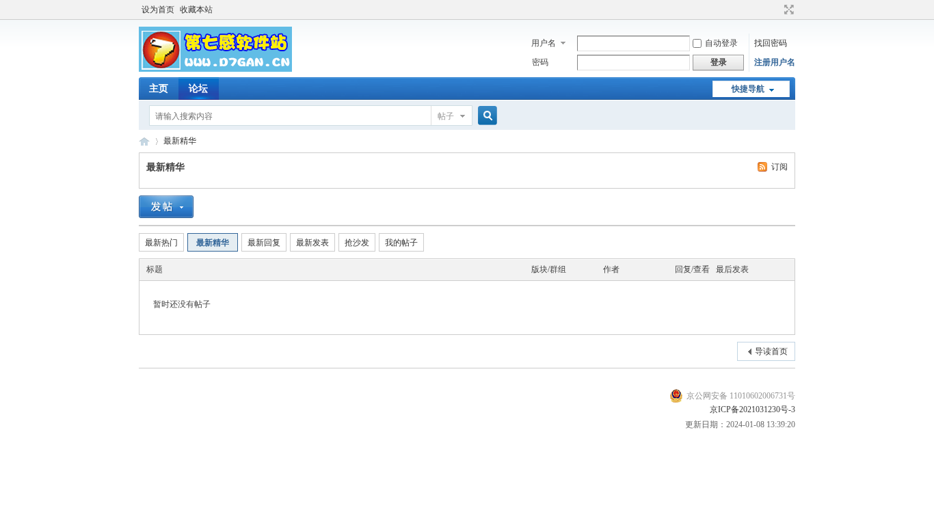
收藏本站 (196, 9)
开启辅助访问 (776, 9)
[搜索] (485, 116)
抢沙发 (357, 242)
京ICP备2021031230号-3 (752, 409)
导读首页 (771, 351)
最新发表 (312, 242)
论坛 (198, 88)
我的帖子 (401, 242)
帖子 (446, 116)
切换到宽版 (787, 9)
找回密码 (770, 43)
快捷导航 (748, 89)
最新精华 (179, 141)
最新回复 (264, 242)
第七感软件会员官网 (144, 141)
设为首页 (158, 9)
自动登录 (721, 43)
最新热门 (161, 242)
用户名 (543, 43)
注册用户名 (774, 62)
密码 (540, 62)
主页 (158, 88)
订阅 (779, 167)
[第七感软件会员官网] (215, 69)
